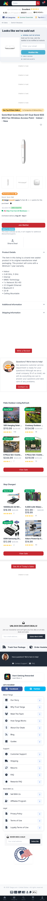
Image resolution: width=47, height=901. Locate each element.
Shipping (14, 761)
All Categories (10, 17)
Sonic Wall (10, 197)
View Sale (23, 470)
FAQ (33, 663)
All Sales (5, 23)
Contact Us (23, 387)
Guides (13, 741)
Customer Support (18, 754)
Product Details (9, 252)
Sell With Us (15, 794)
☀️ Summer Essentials (25, 17)
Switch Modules (16, 23)
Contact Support (21, 663)
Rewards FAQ (16, 781)
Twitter (37, 689)
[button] (11, 203)
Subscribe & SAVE (36, 636)
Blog (12, 734)
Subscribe (35, 841)
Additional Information (12, 304)
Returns (13, 768)
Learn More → (17, 678)
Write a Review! (23, 351)
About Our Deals (17, 727)
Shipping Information (11, 312)
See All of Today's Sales (23, 566)
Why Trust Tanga (17, 707)
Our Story (14, 700)
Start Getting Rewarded (23, 675)
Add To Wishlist (8, 229)
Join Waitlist (23, 225)
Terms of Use (16, 820)
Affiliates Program (18, 801)
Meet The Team (17, 714)
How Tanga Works (18, 720)
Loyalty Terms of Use (19, 827)
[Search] (38, 3)
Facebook (13, 689)
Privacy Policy (16, 813)
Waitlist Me (33, 52)
